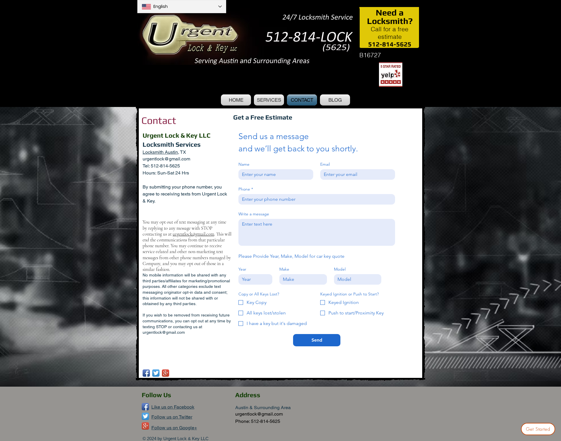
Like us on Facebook (172, 407)
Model (340, 269)
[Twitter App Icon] (156, 373)
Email (325, 164)
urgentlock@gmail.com (166, 159)
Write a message (253, 214)
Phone (245, 189)
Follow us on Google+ (174, 427)
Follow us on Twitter (171, 417)
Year (242, 269)
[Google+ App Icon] (165, 373)
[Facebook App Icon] (146, 373)
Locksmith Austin (160, 152)
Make (284, 269)
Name (244, 164)
